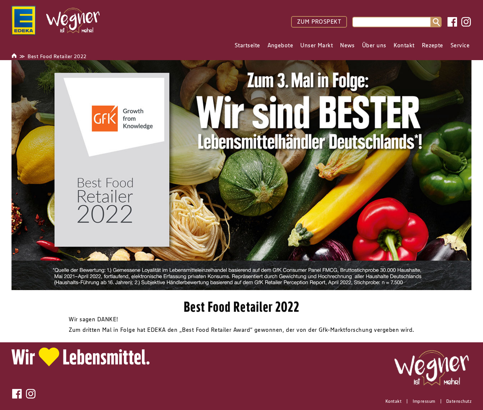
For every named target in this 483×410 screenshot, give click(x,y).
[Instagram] (466, 21)
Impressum (424, 401)
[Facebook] (452, 21)
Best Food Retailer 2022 (57, 56)
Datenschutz (459, 401)
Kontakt (393, 401)
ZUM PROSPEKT (319, 21)
